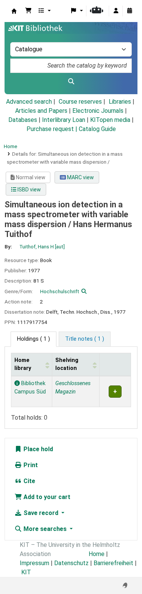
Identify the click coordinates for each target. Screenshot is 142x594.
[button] (28, 11)
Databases (22, 119)
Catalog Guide (97, 129)
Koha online (14, 11)
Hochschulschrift (59, 291)
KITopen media (110, 119)
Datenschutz (71, 563)
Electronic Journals (97, 110)
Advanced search (29, 101)
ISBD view (28, 189)
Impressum (34, 563)
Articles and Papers (41, 110)
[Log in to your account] (115, 11)
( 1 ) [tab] (33, 339)
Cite (28, 481)
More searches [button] (45, 528)
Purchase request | (53, 129)
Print (30, 465)
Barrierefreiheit (113, 563)
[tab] (85, 339)
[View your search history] (129, 11)
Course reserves (80, 101)
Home (10, 146)
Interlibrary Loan (63, 119)
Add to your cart (46, 497)
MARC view (80, 177)
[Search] (71, 81)
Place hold (37, 449)
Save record (41, 513)
